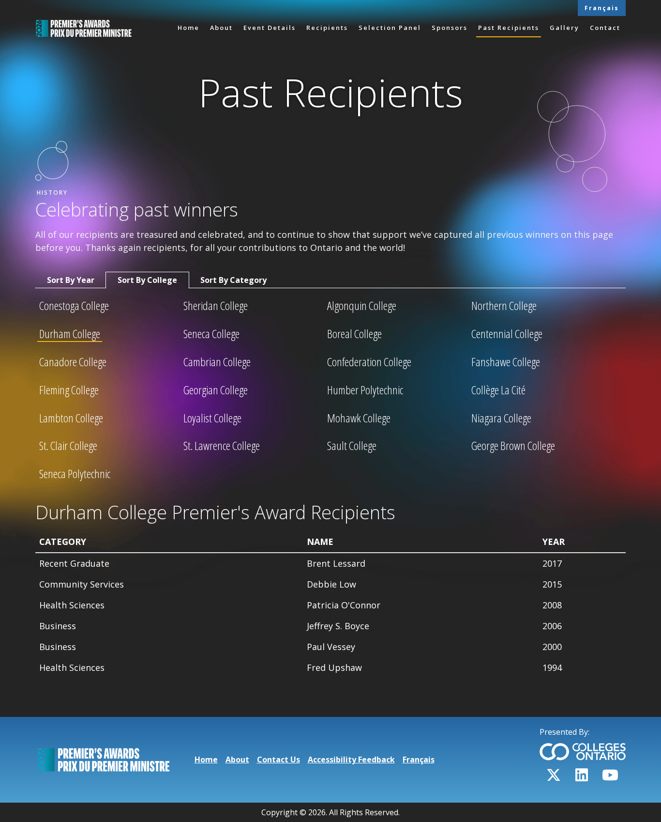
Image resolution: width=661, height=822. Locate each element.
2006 (552, 626)
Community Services (81, 584)
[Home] (83, 28)
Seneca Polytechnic (74, 474)
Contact (605, 27)
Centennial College (506, 334)
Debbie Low (331, 584)
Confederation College (369, 362)
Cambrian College (217, 362)
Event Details (269, 27)
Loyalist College (212, 418)
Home (188, 27)
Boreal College (354, 334)
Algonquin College (361, 306)
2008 (552, 605)
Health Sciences (72, 605)
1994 (552, 667)
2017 (552, 563)
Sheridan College (215, 306)
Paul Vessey (331, 646)
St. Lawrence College (221, 446)
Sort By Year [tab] (70, 280)
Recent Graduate (74, 563)
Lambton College (71, 418)
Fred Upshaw (334, 667)
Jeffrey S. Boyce (338, 626)
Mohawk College (359, 418)
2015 (552, 584)
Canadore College (72, 362)
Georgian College (215, 390)
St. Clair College (68, 446)
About (221, 27)
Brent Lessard (336, 563)
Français (602, 8)
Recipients (327, 27)
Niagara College (501, 418)
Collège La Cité (498, 390)
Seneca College (211, 334)
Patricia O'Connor (343, 605)
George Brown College (513, 446)
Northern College (504, 306)
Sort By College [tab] (147, 280)
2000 (552, 646)
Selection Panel (390, 27)
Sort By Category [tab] (233, 280)
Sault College (351, 446)
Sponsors (449, 27)
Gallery (564, 27)
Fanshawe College (505, 362)
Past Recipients (508, 27)
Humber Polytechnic (365, 390)
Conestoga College (74, 306)
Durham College (69, 334)
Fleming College (69, 390)
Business (57, 626)
